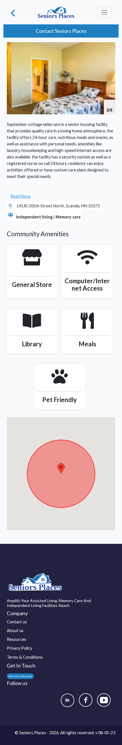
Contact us (17, 621)
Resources (16, 639)
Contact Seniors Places (61, 31)
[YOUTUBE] (104, 700)
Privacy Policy (19, 648)
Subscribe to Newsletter (20, 676)
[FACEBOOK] (85, 700)
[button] (110, 47)
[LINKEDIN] (67, 700)
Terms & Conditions (25, 657)
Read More (20, 196)
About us (15, 630)
